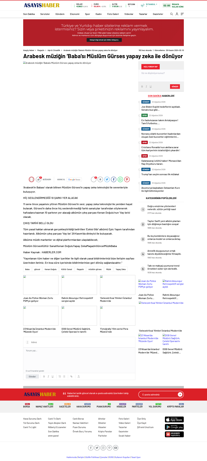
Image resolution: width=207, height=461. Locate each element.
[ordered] (60, 376)
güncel (37, 269)
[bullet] (64, 376)
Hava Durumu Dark (32, 418)
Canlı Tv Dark (54, 418)
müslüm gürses (95, 269)
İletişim (81, 457)
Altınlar (101, 418)
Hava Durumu (84, 405)
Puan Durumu (104, 405)
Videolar (128, 13)
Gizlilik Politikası (92, 457)
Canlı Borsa (78, 418)
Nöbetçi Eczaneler (57, 427)
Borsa (26, 405)
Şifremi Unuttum (145, 427)
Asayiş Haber (28, 50)
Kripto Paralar (175, 405)
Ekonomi (74, 13)
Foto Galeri (113, 13)
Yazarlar (143, 13)
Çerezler (104, 457)
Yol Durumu (155, 405)
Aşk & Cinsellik (54, 50)
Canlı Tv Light (29, 427)
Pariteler (137, 405)
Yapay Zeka (121, 269)
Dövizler (102, 423)
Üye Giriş (141, 418)
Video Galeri (124, 423)
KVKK (111, 457)
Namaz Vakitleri (44, 405)
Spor (87, 13)
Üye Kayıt (141, 423)
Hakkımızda (72, 457)
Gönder (32, 376)
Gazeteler (158, 13)
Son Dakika (29, 13)
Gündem (59, 13)
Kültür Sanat (66, 269)
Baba (27, 269)
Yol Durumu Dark (31, 423)
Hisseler (121, 405)
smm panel (53, 435)
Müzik (108, 269)
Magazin (40, 50)
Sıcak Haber (125, 435)
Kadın (99, 13)
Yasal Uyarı (136, 457)
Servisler (45, 13)
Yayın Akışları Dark (57, 423)
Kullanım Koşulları (122, 457)
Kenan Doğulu (51, 269)
